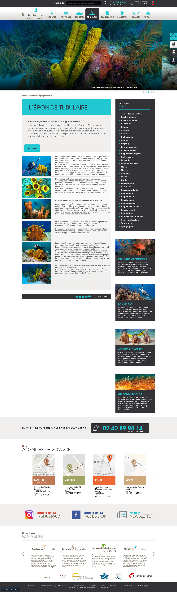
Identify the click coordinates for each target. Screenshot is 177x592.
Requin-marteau (128, 203)
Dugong (125, 144)
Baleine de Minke (129, 120)
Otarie (124, 180)
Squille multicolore (130, 220)
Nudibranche (127, 157)
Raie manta (126, 187)
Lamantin (125, 160)
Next (154, 477)
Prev (23, 477)
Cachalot (125, 130)
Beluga (124, 127)
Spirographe (127, 226)
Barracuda (126, 124)
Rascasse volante (129, 190)
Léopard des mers (129, 163)
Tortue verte (126, 223)
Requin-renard (128, 210)
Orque (124, 177)
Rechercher (59, 3)
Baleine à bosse (128, 117)
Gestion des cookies (10, 589)
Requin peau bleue (130, 206)
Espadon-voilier (128, 150)
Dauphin (125, 140)
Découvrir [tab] (32, 148)
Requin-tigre (127, 213)
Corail (124, 134)
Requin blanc (127, 200)
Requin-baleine (128, 197)
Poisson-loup (127, 183)
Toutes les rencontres (131, 114)
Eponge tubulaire (129, 147)
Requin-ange (127, 193)
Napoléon (125, 173)
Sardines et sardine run (132, 216)
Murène (124, 170)
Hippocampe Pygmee (131, 153)
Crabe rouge (127, 137)
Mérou (124, 167)
